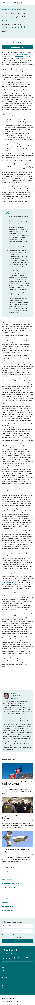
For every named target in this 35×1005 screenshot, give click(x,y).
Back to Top (5, 687)
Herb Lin (4, 21)
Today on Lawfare (17, 934)
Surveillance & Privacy (20, 9)
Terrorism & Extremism (8, 914)
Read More (14, 698)
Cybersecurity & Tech (8, 9)
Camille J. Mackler (6, 821)
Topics (3, 967)
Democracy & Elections (8, 891)
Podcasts (4, 970)
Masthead (4, 991)
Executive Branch (7, 895)
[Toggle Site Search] (32, 2)
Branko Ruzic (5, 854)
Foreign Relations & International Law (12, 898)
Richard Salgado (6, 787)
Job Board (4, 977)
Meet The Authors (16, 42)
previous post (8, 582)
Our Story (4, 987)
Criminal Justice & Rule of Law (10, 883)
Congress (5, 875)
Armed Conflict (6, 871)
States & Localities (7, 906)
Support (4, 980)
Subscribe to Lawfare (17, 47)
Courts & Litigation (7, 879)
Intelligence (5, 902)
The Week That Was (18, 937)
